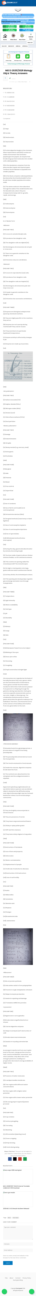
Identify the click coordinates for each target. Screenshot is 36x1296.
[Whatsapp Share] (25, 1159)
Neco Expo (24, 82)
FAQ (6, 1278)
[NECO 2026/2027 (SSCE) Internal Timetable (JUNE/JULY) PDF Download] (18, 1176)
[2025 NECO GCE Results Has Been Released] (18, 1199)
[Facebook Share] (10, 1159)
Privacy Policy (27, 1278)
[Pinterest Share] (20, 1159)
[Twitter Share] (15, 1159)
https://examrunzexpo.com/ (10, 22)
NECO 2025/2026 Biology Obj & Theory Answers (17, 72)
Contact (18, 1278)
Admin (14, 79)
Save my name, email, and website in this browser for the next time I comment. (15, 1257)
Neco (19, 82)
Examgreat (19, 1288)
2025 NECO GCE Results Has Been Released (16, 1208)
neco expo (15, 1217)
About (11, 1278)
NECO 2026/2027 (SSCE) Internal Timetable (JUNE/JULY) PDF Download (16, 1187)
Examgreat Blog (18, 1280)
